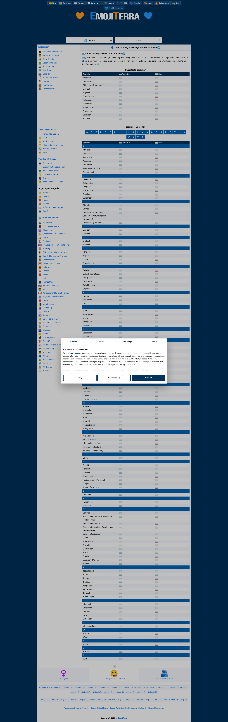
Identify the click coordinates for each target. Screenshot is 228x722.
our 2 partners (76, 353)
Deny (80, 378)
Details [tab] (101, 342)
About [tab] (154, 342)
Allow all (148, 378)
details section (144, 370)
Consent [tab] (74, 342)
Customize (112, 378)
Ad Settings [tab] (127, 342)
